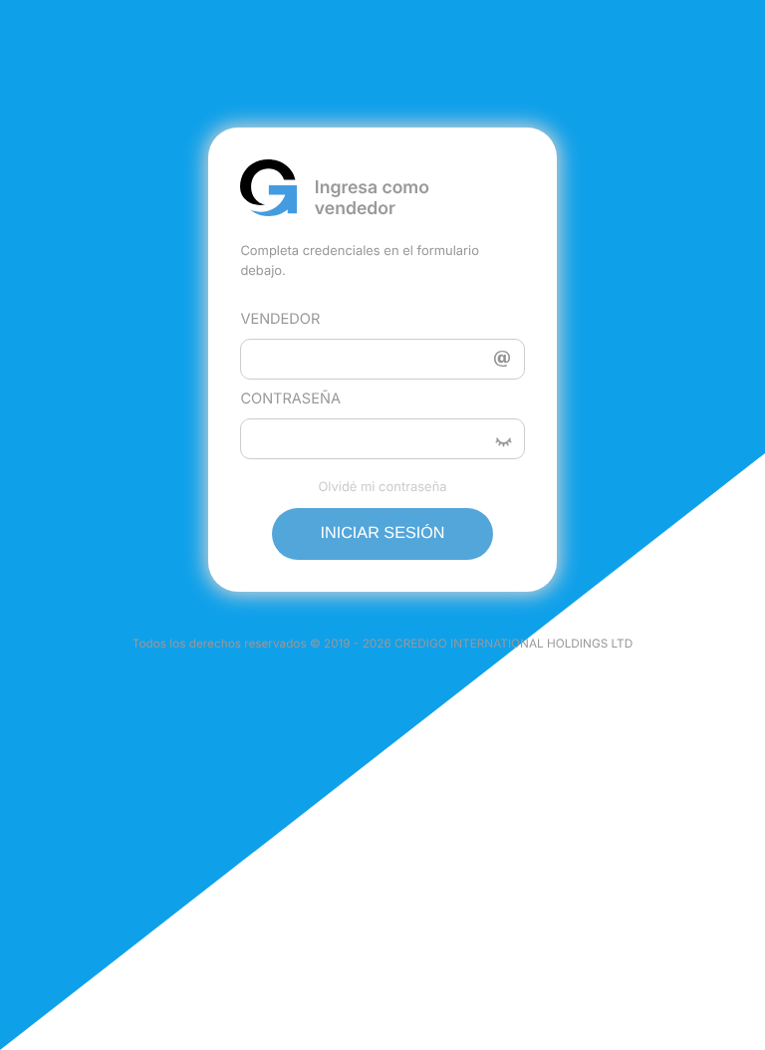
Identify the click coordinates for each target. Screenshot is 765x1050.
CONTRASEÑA (290, 398)
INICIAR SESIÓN (382, 533)
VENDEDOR (280, 319)
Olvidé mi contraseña (382, 487)
